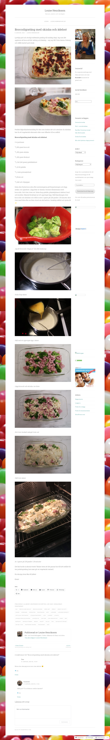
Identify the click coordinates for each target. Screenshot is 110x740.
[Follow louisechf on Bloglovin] (80, 229)
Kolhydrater (40, 612)
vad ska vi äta (19, 624)
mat (66, 618)
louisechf (26, 682)
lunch (61, 618)
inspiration (32, 612)
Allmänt (27, 604)
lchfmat (50, 615)
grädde (17, 612)
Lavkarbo (53, 612)
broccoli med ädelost (25, 609)
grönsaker (24, 612)
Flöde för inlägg (80, 407)
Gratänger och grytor (38, 604)
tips (52, 621)
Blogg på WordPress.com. (23, 729)
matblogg (18, 621)
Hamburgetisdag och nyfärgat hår (23, 646)
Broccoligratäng (37, 609)
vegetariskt (19, 606)
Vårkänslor (68, 646)
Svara (16, 675)
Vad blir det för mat (61, 621)
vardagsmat (58, 604)
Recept (42, 621)
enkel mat (47, 609)
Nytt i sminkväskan (81, 126)
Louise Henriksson (55, 10)
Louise (46, 21)
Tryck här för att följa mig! (85, 191)
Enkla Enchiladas (80, 136)
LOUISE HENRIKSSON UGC (58, 21)
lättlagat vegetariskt (21, 615)
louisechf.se (35, 618)
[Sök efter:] (83, 101)
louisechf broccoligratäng (22, 618)
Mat (51, 604)
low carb (43, 618)
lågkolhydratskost (35, 615)
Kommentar (64, 722)
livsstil (56, 615)
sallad (47, 621)
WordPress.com (80, 414)
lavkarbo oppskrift (63, 612)
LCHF (48, 604)
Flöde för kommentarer (82, 411)
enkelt (54, 609)
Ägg (16, 609)
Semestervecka (80, 122)
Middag (36, 621)
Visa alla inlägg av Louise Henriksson (36, 638)
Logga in (78, 403)
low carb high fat (53, 618)
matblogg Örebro (27, 621)
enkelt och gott (62, 609)
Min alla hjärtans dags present (84, 140)
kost (47, 612)
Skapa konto (79, 399)
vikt (48, 624)
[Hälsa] (78, 360)
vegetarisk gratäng (30, 624)
